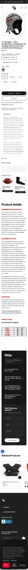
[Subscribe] (23, 538)
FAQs (15, 360)
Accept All (6, 565)
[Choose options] (19, 477)
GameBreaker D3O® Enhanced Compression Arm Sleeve (20, 187)
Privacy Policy (6, 560)
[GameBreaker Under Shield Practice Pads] (12, 469)
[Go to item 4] (17, 39)
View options (8, 191)
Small (4, 77)
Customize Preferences (22, 565)
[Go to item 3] (15, 39)
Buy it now (14, 98)
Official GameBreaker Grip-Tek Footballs (6, 187)
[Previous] (2, 2)
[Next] (26, 2)
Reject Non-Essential (14, 565)
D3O (8, 265)
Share (5, 158)
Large (20, 77)
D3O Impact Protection (17, 253)
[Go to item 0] (11, 39)
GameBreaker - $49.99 (9, 57)
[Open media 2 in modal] (23, 14)
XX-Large (14, 81)
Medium (12, 77)
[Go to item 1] (13, 39)
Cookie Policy (13, 560)
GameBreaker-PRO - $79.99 (10, 62)
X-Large (5, 81)
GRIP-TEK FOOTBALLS (12, 1)
